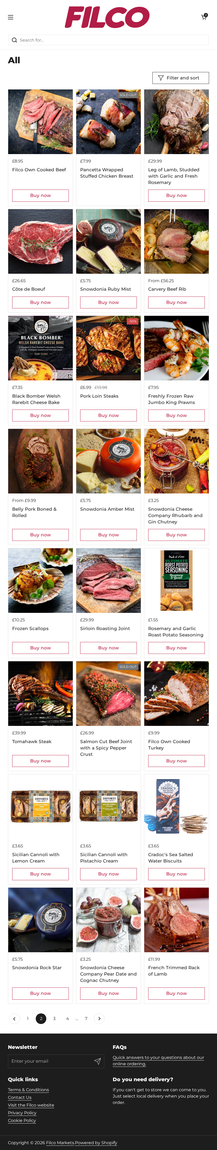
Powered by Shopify (96, 1142)
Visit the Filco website (31, 1105)
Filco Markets (60, 1142)
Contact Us (19, 1097)
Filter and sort (183, 77)
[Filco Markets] (107, 17)
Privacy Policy (22, 1112)
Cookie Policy (22, 1120)
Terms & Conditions (28, 1089)
